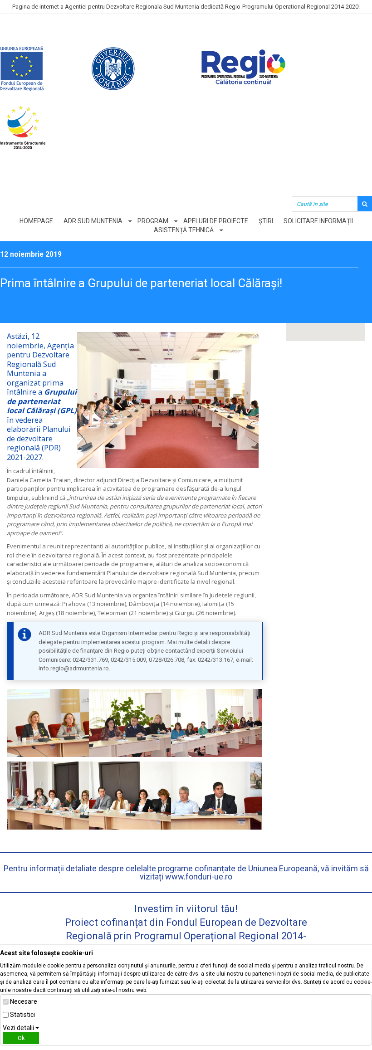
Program (152, 221)
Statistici (22, 1014)
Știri (266, 221)
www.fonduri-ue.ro (198, 876)
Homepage (36, 221)
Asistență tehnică (184, 230)
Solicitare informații (318, 221)
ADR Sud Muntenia (93, 221)
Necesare (23, 1001)
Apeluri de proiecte (215, 221)
